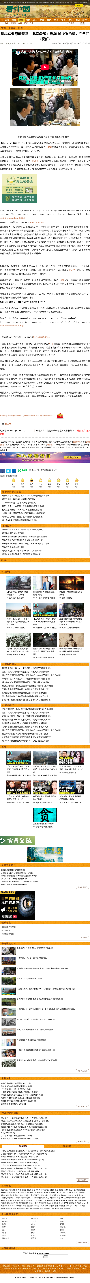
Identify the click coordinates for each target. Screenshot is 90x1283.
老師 (74, 655)
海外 (47, 1206)
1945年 (15, 655)
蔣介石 (77, 1206)
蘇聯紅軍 (22, 655)
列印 (74, 43)
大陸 (14, 20)
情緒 (51, 598)
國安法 (61, 1190)
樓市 (7, 1200)
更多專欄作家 (82, 1242)
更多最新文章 (82, 1107)
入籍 (35, 1206)
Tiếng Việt (75, 1266)
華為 (64, 1192)
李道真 (34, 1221)
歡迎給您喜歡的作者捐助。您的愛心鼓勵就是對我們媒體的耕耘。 (27, 416)
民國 (60, 1206)
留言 (69, 43)
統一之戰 (77, 802)
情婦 (62, 1195)
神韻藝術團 (26, 1268)
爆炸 (22, 598)
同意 (79, 5)
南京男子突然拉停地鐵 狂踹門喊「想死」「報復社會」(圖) (24, 1168)
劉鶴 (21, 1195)
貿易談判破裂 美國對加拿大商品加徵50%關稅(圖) (20, 1098)
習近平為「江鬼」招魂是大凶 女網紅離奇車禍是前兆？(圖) (24, 1174)
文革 (65, 1208)
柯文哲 (46, 1192)
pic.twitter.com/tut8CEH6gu (12, 326)
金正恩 (69, 1192)
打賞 (64, 43)
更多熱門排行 (82, 1141)
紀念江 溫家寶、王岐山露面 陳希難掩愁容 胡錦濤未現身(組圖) (27, 686)
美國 (28, 20)
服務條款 (40, 1266)
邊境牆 (3, 1195)
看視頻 (83, 1268)
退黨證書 (53, 1268)
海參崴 (22, 1200)
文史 (63, 20)
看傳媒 (68, 1268)
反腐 (69, 1195)
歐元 (76, 1198)
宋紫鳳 (5, 1219)
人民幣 (66, 1198)
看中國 (81, 1195)
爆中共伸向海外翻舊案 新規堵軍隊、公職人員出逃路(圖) (25, 682)
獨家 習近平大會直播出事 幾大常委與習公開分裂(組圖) (22, 1160)
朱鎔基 (50, 827)
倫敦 (67, 598)
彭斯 (7, 1195)
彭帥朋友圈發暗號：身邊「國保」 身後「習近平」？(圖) (25, 544)
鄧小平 (3, 1208)
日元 (79, 1198)
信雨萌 (22, 628)
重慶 (63, 628)
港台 (35, 20)
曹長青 (34, 1238)
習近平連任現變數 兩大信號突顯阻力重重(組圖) (19, 876)
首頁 (7, 20)
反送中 (54, 1195)
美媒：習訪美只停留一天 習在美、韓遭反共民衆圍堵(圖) (25, 672)
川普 (19, 1190)
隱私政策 (49, 1266)
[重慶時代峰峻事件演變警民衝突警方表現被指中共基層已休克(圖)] (9, 968)
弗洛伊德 (52, 1192)
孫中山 (71, 1206)
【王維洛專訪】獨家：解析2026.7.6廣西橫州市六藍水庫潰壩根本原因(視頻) (46, 989)
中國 (51, 344)
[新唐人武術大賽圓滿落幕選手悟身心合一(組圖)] (9, 1030)
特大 (79, 43)
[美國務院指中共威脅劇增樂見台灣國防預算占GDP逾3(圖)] (9, 999)
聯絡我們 (15, 1266)
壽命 (61, 1208)
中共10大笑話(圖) (8, 1133)
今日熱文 (6, 572)
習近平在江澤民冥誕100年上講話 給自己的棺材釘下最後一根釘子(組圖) (31, 675)
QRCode (32, 470)
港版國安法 (29, 1192)
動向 (7, 23)
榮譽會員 (77, 442)
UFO (57, 1192)
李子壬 (63, 1235)
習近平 (72, 270)
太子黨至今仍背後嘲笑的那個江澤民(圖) (16, 1136)
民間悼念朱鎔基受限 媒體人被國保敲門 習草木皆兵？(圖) (25, 689)
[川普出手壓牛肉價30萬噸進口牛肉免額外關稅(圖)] (9, 1050)
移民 (9, 1206)
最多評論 (23, 1146)
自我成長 (56, 598)
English (57, 1266)
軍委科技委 (40, 657)
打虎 (73, 1195)
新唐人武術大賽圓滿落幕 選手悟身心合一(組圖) (35, 1030)
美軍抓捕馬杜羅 (8, 934)
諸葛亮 (22, 1208)
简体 (60, 43)
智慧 (37, 1208)
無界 (54, 1271)
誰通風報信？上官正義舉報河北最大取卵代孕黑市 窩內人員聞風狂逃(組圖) (46, 1009)
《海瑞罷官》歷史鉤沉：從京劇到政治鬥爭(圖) (19, 882)
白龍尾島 (55, 1203)
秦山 (4, 1233)
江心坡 (61, 1203)
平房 (18, 598)
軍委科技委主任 (50, 657)
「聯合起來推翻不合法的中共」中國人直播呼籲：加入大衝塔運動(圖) (28, 1151)
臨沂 (14, 598)
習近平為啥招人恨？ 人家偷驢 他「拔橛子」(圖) (20, 1157)
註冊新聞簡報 (9, 1248)
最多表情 (67, 1146)
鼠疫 (71, 598)
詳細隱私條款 (53, 5)
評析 (31, 23)
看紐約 (61, 1268)
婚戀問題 (72, 773)
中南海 (13, 23)
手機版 (54, 43)
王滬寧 (26, 1195)
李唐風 (63, 1227)
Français (66, 1266)
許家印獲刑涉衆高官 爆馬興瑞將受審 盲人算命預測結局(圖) (26, 700)
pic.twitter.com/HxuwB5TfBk (12, 218)
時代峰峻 (72, 628)
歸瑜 (62, 1221)
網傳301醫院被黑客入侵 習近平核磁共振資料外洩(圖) (22, 1124)
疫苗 (41, 1192)
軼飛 (4, 1224)
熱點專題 (6, 922)
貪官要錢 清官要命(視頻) (43, 824)
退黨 (38, 1192)
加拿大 (39, 1198)
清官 (41, 827)
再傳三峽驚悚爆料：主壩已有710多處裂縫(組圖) (20, 1171)
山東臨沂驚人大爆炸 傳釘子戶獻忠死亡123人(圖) (20, 1139)
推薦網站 (7, 1268)
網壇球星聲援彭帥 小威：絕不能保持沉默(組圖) (21, 554)
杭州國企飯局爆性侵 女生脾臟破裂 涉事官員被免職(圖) (24, 693)
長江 (14, 1192)
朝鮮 (35, 1198)
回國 (31, 1206)
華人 (5, 1206)
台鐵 (56, 1190)
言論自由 (80, 1203)
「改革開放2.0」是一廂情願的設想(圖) (32, 958)
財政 (11, 1200)
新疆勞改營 (72, 1203)
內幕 (20, 23)
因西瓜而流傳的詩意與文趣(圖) (13, 870)
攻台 (72, 802)
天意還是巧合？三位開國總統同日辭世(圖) (17, 873)
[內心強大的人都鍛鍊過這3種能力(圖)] (9, 1040)
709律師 (3, 1203)
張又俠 (76, 1190)
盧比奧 (29, 1190)
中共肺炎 (4, 1190)
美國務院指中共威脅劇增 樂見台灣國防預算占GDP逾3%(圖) (40, 999)
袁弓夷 (22, 1192)
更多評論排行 (82, 1180)
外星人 (57, 1208)
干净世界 (16, 1268)
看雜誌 (44, 1268)
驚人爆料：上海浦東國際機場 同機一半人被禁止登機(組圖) (24, 1118)
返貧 (37, 802)
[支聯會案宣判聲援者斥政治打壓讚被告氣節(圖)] (9, 948)
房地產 (3, 1200)
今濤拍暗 (35, 1219)
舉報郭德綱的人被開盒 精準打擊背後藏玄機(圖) (19, 1162)
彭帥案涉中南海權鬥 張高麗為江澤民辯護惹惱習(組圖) (24, 537)
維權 (84, 1200)
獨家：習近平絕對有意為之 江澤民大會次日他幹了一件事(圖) (25, 1121)
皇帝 (18, 1208)
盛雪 (33, 1230)
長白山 (49, 1203)
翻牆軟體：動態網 (43, 1271)
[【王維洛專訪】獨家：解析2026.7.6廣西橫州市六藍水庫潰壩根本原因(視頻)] (9, 989)
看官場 (12, 28)
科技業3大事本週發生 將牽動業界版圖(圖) (19, 520)
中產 (18, 1200)
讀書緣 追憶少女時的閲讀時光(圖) (14, 884)
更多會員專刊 (82, 887)
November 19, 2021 (41, 337)
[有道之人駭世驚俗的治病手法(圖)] (9, 979)
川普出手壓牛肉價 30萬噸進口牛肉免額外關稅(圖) (36, 1050)
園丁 (4, 1230)
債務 (51, 1198)
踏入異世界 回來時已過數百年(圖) (14, 879)
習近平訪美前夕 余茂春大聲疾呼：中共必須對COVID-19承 (45, 769)
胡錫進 (35, 161)
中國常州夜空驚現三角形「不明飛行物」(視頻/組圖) (23, 513)
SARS (66, 1203)
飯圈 (78, 628)
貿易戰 (66, 1190)
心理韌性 (46, 598)
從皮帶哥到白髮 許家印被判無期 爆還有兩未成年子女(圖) (25, 696)
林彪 (7, 1208)
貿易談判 (16, 1195)
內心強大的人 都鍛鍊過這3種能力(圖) (31, 1040)
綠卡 (39, 1206)
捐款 (23, 1266)
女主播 (86, 1203)
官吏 (26, 23)
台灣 (27, 1200)
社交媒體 (27, 1198)
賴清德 (24, 1190)
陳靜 (33, 1227)
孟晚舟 (79, 1192)
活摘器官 (25, 1203)
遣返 (24, 1206)
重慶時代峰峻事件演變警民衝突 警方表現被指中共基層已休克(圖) (42, 968)
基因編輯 (74, 1200)
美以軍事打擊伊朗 (9, 927)
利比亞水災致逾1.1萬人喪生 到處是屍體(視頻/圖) (22, 510)
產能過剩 (48, 802)
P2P (65, 1200)
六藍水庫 (46, 628)
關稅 (83, 1192)
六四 (34, 1192)
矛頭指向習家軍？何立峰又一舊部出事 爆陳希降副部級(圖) (26, 679)
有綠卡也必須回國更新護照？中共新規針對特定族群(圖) (23, 1130)
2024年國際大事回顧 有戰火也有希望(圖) (19, 503)
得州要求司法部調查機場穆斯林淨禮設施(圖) (18, 1101)
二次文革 (18, 802)
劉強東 (40, 1200)
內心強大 (39, 598)
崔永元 (36, 1195)
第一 (67, 655)
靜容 (33, 1233)
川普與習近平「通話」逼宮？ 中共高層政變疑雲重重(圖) (25, 496)
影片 (84, 20)
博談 (42, 20)
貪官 (37, 827)
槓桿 (54, 1198)
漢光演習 (46, 1190)
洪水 (17, 1192)
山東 (11, 598)
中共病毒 (47, 775)
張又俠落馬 (6, 930)
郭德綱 (12, 802)
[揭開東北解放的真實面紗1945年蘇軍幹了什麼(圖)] (9, 1060)
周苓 (4, 1227)
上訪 (8, 1203)
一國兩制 (4, 1198)
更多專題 (84, 937)
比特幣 (71, 1198)
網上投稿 (6, 1266)
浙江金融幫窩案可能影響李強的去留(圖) (16, 1086)
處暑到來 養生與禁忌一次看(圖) (13, 1104)
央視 (2, 1206)
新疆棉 (9, 1192)
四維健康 (6, 1238)
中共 (67, 628)
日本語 (84, 1266)
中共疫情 (55, 775)
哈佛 (63, 655)
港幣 (83, 1198)
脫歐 (43, 1198)
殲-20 (68, 802)
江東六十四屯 (33, 1203)
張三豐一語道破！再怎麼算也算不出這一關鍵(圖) (36, 1019)
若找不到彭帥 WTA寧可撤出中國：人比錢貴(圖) (21, 551)
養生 (68, 1208)
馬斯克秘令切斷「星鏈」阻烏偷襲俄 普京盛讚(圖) (22, 517)
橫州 (41, 628)
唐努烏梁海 (42, 1203)
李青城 (63, 1233)
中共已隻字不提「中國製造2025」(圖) (16, 1083)
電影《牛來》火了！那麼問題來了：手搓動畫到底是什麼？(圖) (18, 621)
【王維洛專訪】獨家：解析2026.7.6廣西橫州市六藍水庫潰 (44, 621)
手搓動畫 (16, 628)
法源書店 (36, 1268)
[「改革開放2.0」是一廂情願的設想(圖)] (9, 958)
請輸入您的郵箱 (29, 1253)
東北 (11, 655)
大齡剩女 (65, 773)
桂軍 (63, 1206)
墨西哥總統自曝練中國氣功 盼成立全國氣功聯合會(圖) (22, 1095)
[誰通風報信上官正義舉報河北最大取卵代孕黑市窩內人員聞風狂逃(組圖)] (9, 1009)
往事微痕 (10, 1198)
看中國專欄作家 (10, 1214)
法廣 (22, 1198)
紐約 (49, 20)
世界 (56, 20)
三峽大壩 (4, 1192)
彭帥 (50, 147)
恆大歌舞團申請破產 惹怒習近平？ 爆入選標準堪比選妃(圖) (24, 1127)
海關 (20, 1206)
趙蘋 (62, 1230)
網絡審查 (19, 1203)
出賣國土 (82, 1190)
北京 (35, 1200)
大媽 (44, 1200)
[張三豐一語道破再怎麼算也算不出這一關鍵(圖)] (9, 1019)
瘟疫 (63, 598)
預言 (49, 1208)
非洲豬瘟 (57, 1200)
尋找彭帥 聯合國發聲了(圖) (13, 533)
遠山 (33, 1224)
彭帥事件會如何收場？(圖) (13, 547)
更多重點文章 (82, 1071)
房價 (48, 1200)
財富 (14, 1200)
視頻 (3, 747)
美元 (58, 1198)
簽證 (28, 1206)
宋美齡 (82, 1206)
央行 (47, 1198)
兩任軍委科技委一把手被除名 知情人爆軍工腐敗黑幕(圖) (44, 651)
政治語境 (26, 802)
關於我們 (30, 1266)
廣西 (37, 628)
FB (32, 1198)
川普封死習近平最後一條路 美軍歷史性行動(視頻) (20, 1165)
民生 (43, 1206)
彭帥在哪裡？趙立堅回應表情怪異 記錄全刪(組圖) (22, 540)
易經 (27, 1208)
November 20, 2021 (37, 222)
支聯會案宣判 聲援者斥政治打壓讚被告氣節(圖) (35, 948)
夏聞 (62, 1224)
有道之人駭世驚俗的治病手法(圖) (30, 979)
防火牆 (80, 1200)
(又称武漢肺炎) (12, 1190)
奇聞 (77, 20)
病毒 (33, 1190)
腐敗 (65, 1195)
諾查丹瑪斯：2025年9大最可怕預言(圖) (18, 499)
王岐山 (74, 1192)
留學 (17, 1206)
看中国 (19, 10)
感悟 (41, 1208)
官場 (21, 20)
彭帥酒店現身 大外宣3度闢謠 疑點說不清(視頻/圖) (22, 530)
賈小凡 (5, 1221)
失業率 (42, 802)
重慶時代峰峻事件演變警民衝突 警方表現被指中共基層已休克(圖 (70, 621)
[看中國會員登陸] (17, 840)
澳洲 (56, 1206)
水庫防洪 (53, 628)
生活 (70, 20)
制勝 (63, 802)
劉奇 (11, 1208)
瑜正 (4, 1235)
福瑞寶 (76, 1268)
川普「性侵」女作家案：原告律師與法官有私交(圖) (23, 506)
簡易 (62, 1219)
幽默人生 (33, 1208)
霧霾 (69, 1200)
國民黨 (52, 1190)
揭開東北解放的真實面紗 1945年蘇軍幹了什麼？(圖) (37, 1060)
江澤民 (61, 280)
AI (26, 628)
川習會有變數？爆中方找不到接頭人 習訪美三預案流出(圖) (26, 668)
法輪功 (12, 1203)
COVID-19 (40, 775)
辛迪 (62, 1238)
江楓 (33, 1235)
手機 (45, 1208)
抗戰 (67, 1206)
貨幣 (62, 1198)
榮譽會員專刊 (9, 865)
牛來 (11, 628)
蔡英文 (31, 1200)
